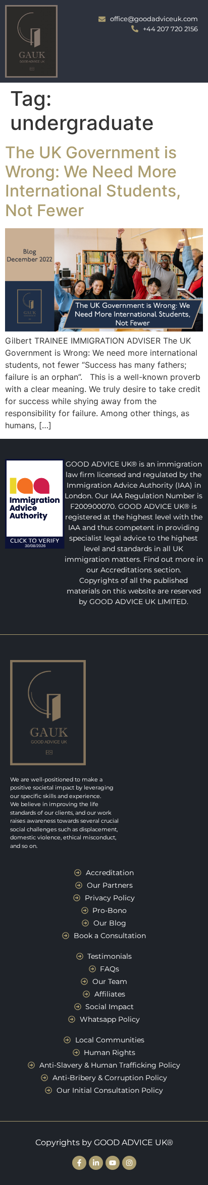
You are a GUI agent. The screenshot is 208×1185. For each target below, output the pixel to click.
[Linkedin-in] (96, 1163)
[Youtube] (113, 1163)
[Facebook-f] (79, 1163)
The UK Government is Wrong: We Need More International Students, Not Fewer (93, 181)
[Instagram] (129, 1163)
